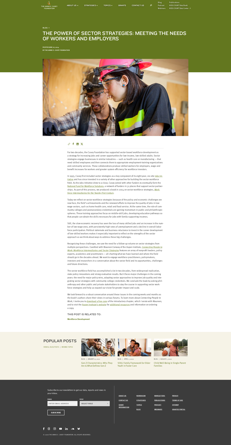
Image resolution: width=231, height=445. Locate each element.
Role (82, 399)
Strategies (90, 5)
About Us (71, 5)
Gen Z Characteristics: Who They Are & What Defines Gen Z (96, 364)
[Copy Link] (69, 144)
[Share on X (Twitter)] (81, 144)
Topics (107, 5)
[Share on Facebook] (73, 144)
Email (49, 399)
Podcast (161, 5)
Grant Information (124, 406)
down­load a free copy (97, 301)
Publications (174, 2)
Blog (159, 2)
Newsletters (159, 396)
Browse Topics (67, 347)
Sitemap (175, 405)
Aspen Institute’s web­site (94, 304)
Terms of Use (177, 400)
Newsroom (140, 396)
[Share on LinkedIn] (77, 144)
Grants (122, 5)
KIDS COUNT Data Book (178, 5)
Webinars (161, 8)
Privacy (175, 396)
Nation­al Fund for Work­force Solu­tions (85, 186)
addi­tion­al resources (120, 304)
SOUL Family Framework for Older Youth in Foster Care (134, 364)
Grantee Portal (178, 409)
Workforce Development (78, 319)
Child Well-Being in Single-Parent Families (170, 364)
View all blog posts (51, 347)
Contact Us (138, 5)
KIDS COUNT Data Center (178, 8)
